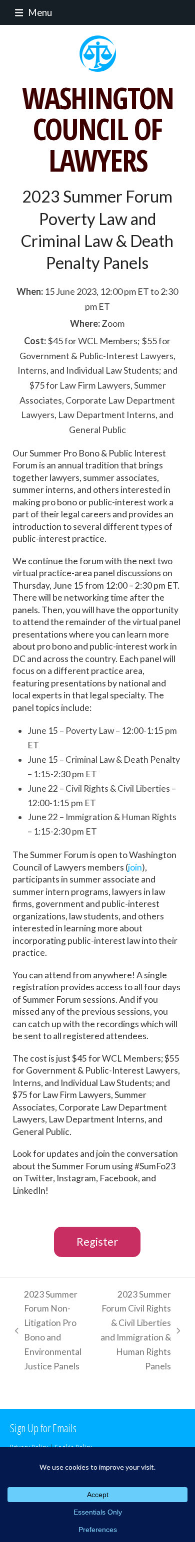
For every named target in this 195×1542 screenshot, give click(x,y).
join (135, 867)
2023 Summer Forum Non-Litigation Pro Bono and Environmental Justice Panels (46, 1330)
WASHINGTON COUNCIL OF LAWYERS (98, 129)
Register (97, 1241)
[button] (31, 12)
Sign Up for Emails (43, 1427)
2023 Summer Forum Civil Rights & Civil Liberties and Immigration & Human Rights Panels (134, 1330)
